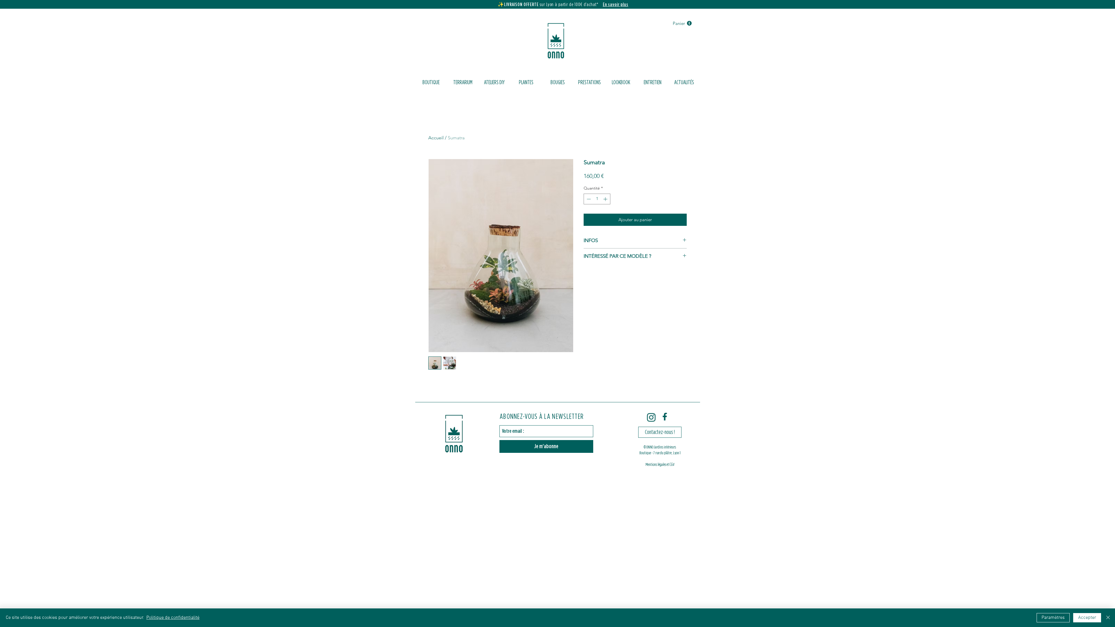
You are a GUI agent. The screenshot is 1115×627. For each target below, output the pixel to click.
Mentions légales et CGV (660, 464)
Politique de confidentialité (172, 618)
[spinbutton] (597, 199)
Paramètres (1053, 618)
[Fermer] (1108, 617)
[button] (682, 23)
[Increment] (605, 199)
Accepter (1087, 618)
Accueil (436, 137)
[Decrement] (588, 199)
